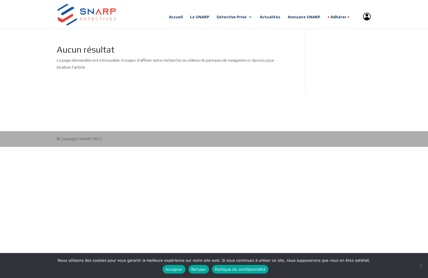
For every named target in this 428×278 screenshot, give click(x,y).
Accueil (176, 17)
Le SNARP (199, 17)
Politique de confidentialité (240, 269)
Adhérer (338, 17)
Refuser (198, 269)
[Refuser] (421, 265)
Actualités (270, 17)
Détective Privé (232, 17)
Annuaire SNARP (304, 17)
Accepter (174, 269)
